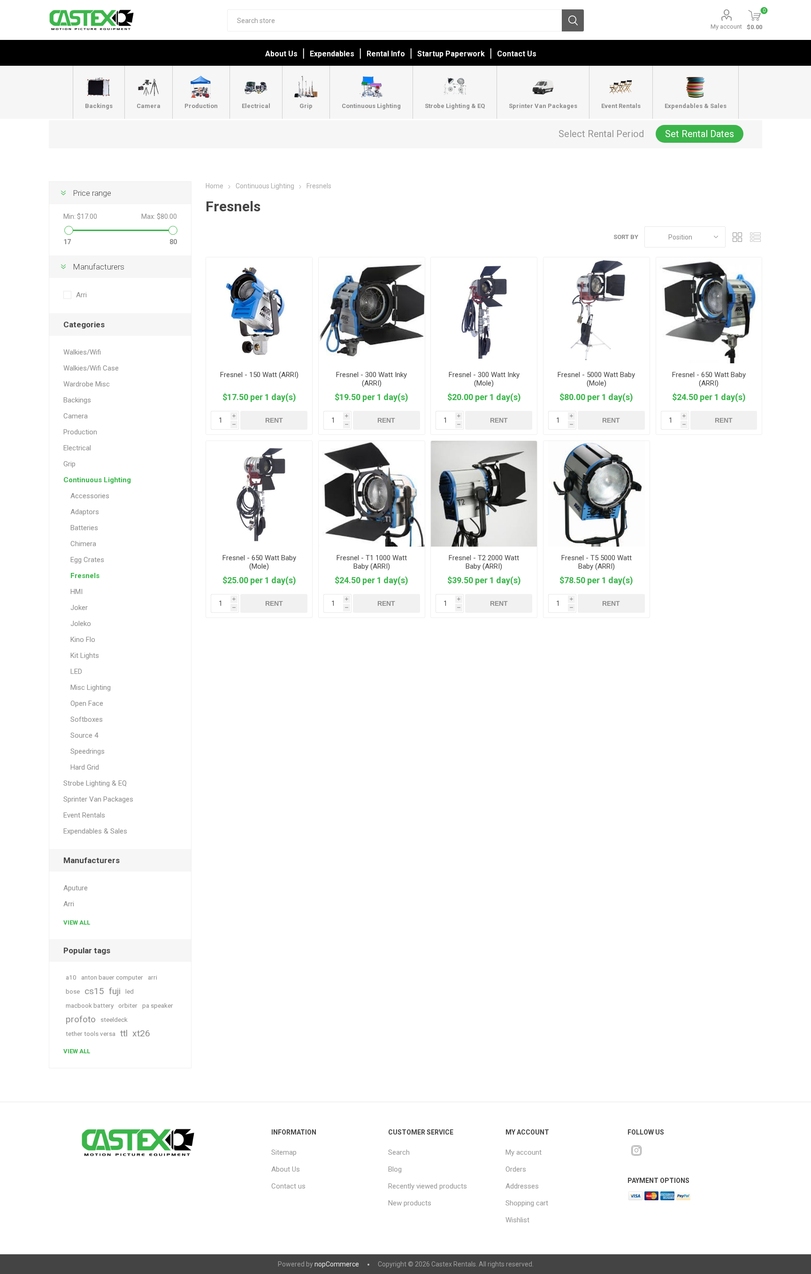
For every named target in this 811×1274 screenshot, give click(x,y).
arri (152, 977)
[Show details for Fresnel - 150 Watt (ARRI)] (259, 310)
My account (726, 26)
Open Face (86, 703)
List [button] (755, 236)
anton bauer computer (112, 977)
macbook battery (90, 1005)
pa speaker (157, 1005)
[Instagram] (636, 1150)
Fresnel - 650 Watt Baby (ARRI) (709, 379)
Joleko (80, 623)
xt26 (141, 1033)
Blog (395, 1169)
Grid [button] (737, 236)
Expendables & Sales (95, 831)
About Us (281, 53)
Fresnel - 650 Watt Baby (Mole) (259, 562)
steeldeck (114, 1019)
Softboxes (86, 719)
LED (76, 671)
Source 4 (84, 735)
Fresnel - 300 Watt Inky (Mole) (484, 379)
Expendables (332, 53)
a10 (71, 977)
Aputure (75, 888)
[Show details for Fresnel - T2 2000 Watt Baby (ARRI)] (484, 494)
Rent (274, 420)
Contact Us (516, 53)
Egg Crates (87, 560)
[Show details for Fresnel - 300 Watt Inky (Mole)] (484, 310)
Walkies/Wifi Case (91, 368)
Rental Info (386, 53)
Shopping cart (526, 1203)
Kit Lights (84, 655)
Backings (77, 400)
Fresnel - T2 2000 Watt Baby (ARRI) (484, 562)
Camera (75, 416)
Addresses (522, 1186)
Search (573, 20)
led (129, 991)
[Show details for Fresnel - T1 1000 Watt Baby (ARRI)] (372, 494)
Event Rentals (84, 815)
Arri (81, 295)
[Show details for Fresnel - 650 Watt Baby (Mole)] (259, 494)
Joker (79, 607)
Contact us (288, 1186)
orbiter (128, 1005)
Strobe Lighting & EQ (95, 783)
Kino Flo (82, 639)
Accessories (89, 496)
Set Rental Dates (699, 133)
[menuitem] (322, 1152)
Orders (515, 1169)
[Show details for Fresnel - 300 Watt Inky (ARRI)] (372, 310)
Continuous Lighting (97, 480)
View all (76, 922)
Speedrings (87, 751)
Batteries (84, 528)
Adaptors (84, 512)
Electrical (77, 448)
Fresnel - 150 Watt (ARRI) (259, 375)
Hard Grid (84, 767)
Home (214, 186)
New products (409, 1203)
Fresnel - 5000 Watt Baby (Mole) (596, 379)
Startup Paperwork (451, 53)
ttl (124, 1033)
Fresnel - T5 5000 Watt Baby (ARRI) (596, 562)
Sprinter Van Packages (98, 799)
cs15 (94, 991)
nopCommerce (336, 1264)
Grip (69, 464)
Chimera (83, 544)
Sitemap (284, 1152)
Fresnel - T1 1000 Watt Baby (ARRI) (372, 562)
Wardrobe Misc (86, 384)
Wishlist (517, 1220)
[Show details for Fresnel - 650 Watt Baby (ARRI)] (709, 310)
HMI (76, 591)
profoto (81, 1019)
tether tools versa (90, 1033)
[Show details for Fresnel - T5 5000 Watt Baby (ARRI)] (596, 494)
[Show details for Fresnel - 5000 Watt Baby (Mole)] (596, 310)
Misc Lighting (90, 687)
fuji (115, 991)
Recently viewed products (427, 1186)
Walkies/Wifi (82, 352)
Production (80, 432)
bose (73, 991)
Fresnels (84, 575)
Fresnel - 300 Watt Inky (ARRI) (371, 379)
